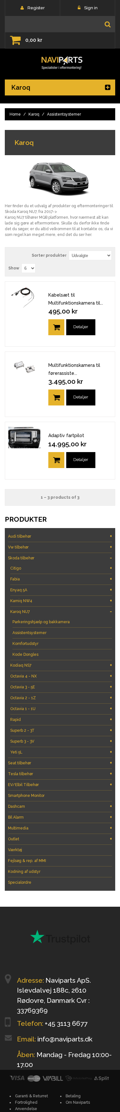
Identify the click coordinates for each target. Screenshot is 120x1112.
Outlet (60, 839)
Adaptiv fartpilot (66, 435)
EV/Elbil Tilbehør (60, 785)
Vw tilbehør (60, 547)
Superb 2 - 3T (61, 730)
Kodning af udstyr (24, 871)
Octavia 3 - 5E (61, 687)
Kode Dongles (25, 654)
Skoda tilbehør (60, 558)
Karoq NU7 (61, 612)
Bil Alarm (60, 817)
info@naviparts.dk (64, 1039)
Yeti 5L (61, 752)
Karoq (33, 114)
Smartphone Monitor (26, 795)
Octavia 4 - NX (61, 676)
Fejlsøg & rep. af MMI (27, 861)
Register (36, 7)
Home (15, 114)
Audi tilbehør (60, 536)
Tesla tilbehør (60, 774)
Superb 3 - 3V (61, 741)
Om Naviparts (78, 1102)
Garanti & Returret (31, 1096)
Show (13, 268)
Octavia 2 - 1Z (61, 698)
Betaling (73, 1096)
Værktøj (15, 850)
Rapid (61, 719)
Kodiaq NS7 (61, 665)
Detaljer (80, 326)
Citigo (61, 568)
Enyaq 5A (61, 590)
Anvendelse (26, 1109)
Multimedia (60, 828)
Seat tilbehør (60, 763)
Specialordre (19, 882)
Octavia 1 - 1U (61, 709)
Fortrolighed (26, 1102)
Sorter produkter (49, 255)
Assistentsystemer (29, 633)
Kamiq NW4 (61, 601)
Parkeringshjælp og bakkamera (41, 622)
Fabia (61, 579)
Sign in (91, 7)
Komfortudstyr (25, 643)
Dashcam (60, 806)
